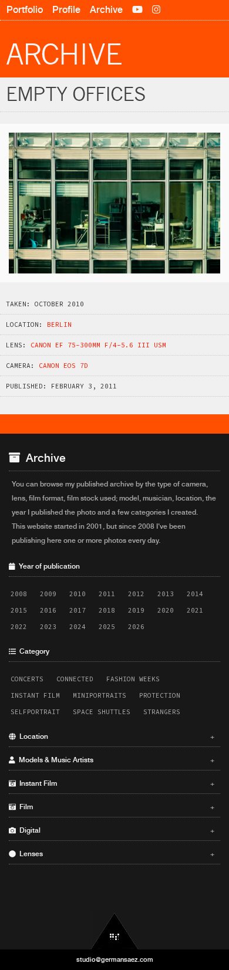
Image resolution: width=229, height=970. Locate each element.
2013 (165, 594)
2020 (165, 610)
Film (115, 807)
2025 (107, 627)
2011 (107, 594)
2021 (195, 610)
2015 (19, 610)
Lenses (115, 854)
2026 (136, 627)
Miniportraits (99, 695)
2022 (19, 627)
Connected (74, 679)
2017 (77, 610)
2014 (195, 594)
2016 (48, 610)
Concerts (27, 679)
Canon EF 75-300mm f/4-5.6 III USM (98, 345)
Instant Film (35, 695)
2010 (77, 594)
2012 (136, 594)
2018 (107, 610)
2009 (48, 594)
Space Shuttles (101, 712)
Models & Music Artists (115, 760)
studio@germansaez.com (114, 959)
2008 (19, 594)
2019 (136, 610)
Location (115, 736)
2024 (77, 627)
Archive (106, 9)
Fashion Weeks (133, 679)
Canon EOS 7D (63, 365)
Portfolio (24, 9)
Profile (66, 9)
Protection (159, 695)
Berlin (59, 324)
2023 (48, 627)
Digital (115, 830)
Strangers (161, 712)
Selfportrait (35, 712)
